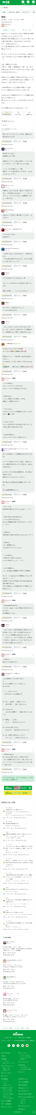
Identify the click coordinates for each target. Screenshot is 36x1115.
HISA (6, 273)
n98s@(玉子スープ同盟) (11, 673)
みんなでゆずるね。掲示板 (25, 1069)
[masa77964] (3, 210)
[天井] (3, 322)
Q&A (4, 1056)
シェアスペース (24, 1062)
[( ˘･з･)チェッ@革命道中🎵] (3, 230)
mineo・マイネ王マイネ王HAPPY (13, 19)
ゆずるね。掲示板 (14, 12)
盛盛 (6, 302)
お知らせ (22, 1109)
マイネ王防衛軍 (24, 1082)
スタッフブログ (7, 1073)
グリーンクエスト (7, 1107)
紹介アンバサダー (6, 1090)
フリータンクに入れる (24, 1055)
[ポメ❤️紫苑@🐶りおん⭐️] (3, 344)
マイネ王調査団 (7, 1101)
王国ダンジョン (24, 1079)
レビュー (22, 1072)
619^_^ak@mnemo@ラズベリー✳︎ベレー (15, 449)
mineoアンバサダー (8, 1088)
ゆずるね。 (23, 1065)
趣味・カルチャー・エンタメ (9, 1063)
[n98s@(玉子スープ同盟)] (3, 674)
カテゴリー (27, 12)
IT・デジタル (5, 1061)
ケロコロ (8, 148)
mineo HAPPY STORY (26, 1094)
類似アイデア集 (6, 1068)
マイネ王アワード (24, 1091)
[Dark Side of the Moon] (3, 249)
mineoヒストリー (24, 1088)
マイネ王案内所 (7, 1104)
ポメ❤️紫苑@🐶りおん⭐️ (11, 343)
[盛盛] (3, 303)
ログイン (18, 777)
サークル (5, 1076)
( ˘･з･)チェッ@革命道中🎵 (13, 229)
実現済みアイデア (6, 1070)
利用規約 (28, 1037)
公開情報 (5, 1079)
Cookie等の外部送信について (21, 1040)
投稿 (4, 12)
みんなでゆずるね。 (24, 1067)
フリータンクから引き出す (25, 1057)
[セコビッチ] (3, 186)
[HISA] (3, 273)
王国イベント (23, 1103)
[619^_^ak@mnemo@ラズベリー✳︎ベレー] (3, 449)
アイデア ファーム (7, 1066)
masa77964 (9, 210)
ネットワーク (5, 1081)
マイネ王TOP (6, 1053)
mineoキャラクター (7, 1085)
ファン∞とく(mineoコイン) (27, 1097)
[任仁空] (3, 25)
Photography (23, 1085)
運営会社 (32, 1040)
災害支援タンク (23, 1059)
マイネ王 (5, 1083)
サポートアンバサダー (7, 1092)
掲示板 (5, 7)
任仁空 (7, 24)
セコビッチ (9, 185)
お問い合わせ (21, 1037)
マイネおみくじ (23, 1099)
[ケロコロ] (3, 149)
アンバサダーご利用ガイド (8, 1098)
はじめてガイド (9, 1037)
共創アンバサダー (6, 1096)
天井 (6, 321)
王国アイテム (23, 1101)
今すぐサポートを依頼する (8, 1094)
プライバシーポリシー (7, 1040)
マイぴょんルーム (24, 1106)
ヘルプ (15, 1037)
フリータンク (23, 1053)
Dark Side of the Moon (11, 248)
